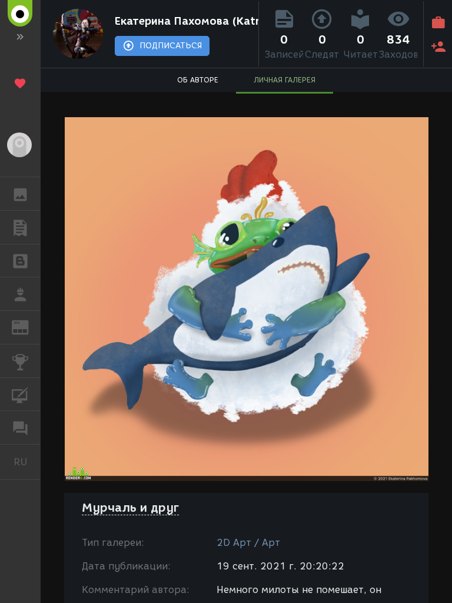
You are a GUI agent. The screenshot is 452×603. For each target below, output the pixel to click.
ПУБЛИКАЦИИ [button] (20, 227)
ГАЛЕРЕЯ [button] (20, 193)
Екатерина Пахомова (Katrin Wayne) (184, 21)
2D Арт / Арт (248, 542)
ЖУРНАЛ (27, 326)
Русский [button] (27, 462)
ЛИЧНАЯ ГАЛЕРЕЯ (284, 79)
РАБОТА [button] (20, 293)
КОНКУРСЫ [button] (20, 360)
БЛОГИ (20, 260)
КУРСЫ (20, 394)
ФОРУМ (20, 427)
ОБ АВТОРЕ (197, 79)
